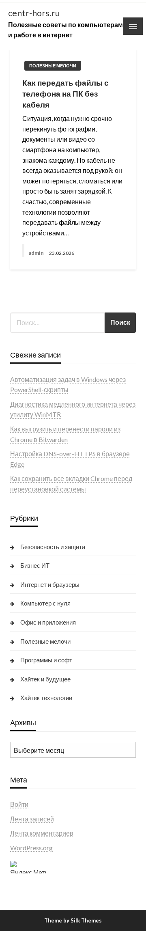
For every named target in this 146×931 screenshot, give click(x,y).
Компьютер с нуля (45, 603)
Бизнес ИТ (34, 565)
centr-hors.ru (34, 13)
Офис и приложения (48, 622)
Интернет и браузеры (49, 584)
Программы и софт (46, 660)
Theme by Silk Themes (73, 920)
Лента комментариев (41, 833)
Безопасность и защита (52, 546)
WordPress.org (31, 847)
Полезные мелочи (52, 65)
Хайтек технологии (46, 697)
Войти (19, 804)
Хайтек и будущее (45, 679)
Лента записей (32, 819)
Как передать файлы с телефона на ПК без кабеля (65, 93)
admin (36, 253)
